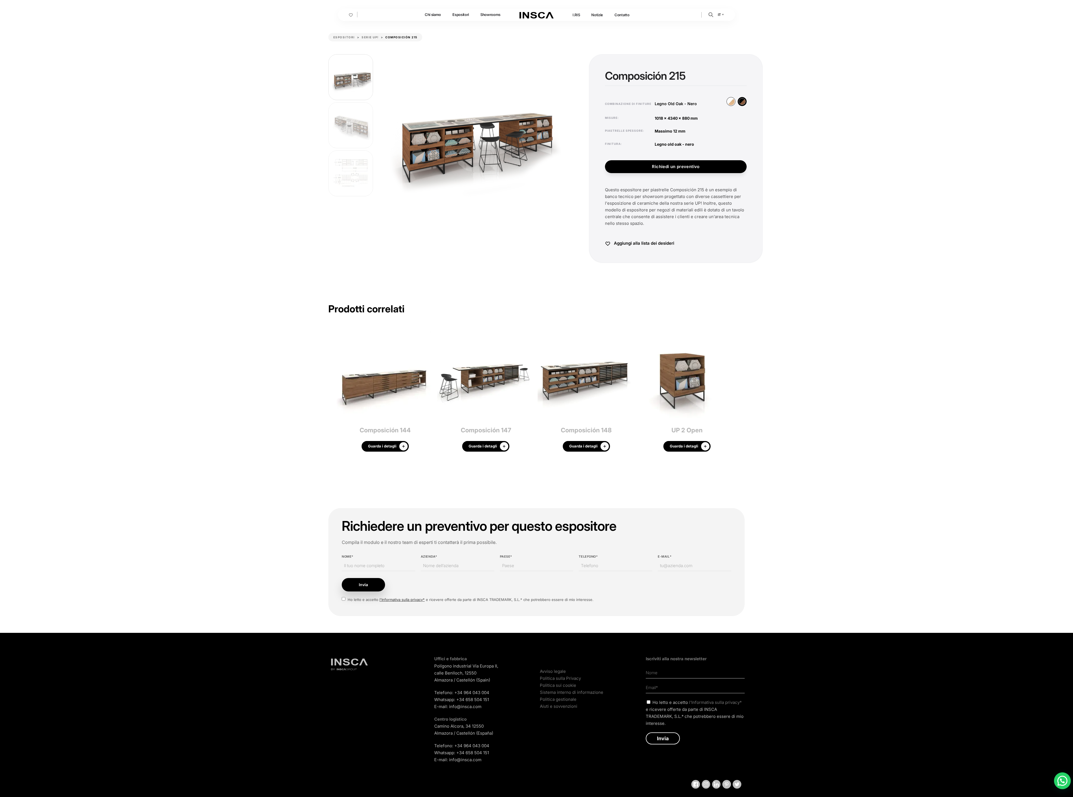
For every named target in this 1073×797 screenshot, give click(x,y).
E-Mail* (664, 556)
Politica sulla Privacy (560, 678)
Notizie (597, 15)
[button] (710, 14)
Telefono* (588, 556)
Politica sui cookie (558, 685)
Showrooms (490, 14)
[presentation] (332, 392)
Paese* (506, 556)
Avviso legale (553, 671)
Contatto (621, 15)
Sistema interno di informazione (571, 692)
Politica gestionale (558, 699)
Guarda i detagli (382, 446)
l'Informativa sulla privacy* (402, 599)
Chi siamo (433, 14)
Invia (363, 584)
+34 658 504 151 (472, 699)
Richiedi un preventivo (675, 166)
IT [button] (719, 15)
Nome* (347, 556)
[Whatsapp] (1062, 780)
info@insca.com (465, 706)
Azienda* (429, 556)
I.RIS (576, 15)
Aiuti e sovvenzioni (558, 706)
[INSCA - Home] (536, 14)
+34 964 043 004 (471, 692)
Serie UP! (370, 37)
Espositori (460, 14)
